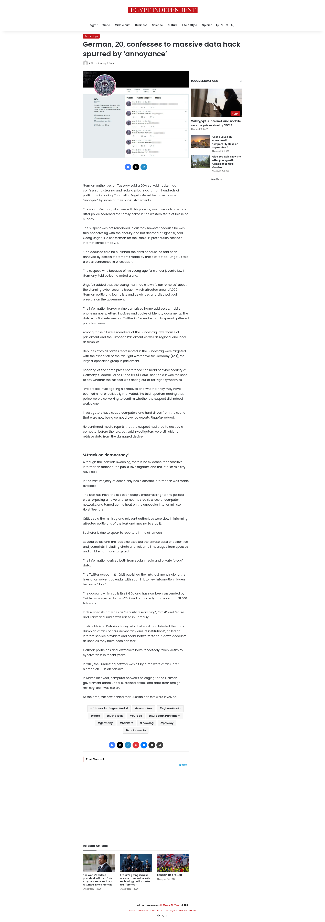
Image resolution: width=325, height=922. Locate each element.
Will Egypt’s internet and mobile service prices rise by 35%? (216, 123)
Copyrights (171, 910)
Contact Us (156, 910)
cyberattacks (171, 708)
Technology (91, 36)
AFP (91, 63)
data (96, 716)
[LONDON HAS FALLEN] (173, 863)
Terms (192, 910)
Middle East (123, 25)
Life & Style (189, 25)
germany (106, 723)
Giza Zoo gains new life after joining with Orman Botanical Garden (226, 162)
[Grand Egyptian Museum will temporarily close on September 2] (200, 141)
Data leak (116, 716)
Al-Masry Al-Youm (170, 905)
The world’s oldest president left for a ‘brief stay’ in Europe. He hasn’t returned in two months (98, 879)
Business (141, 25)
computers (145, 708)
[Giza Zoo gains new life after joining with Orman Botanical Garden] (200, 161)
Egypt (94, 25)
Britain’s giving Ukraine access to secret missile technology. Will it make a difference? (135, 879)
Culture (173, 25)
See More (216, 179)
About (132, 910)
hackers (127, 723)
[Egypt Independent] (163, 10)
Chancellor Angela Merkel (110, 708)
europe (137, 716)
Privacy (183, 910)
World (106, 25)
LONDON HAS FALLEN (169, 875)
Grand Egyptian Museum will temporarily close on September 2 (225, 142)
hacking (148, 723)
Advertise (143, 910)
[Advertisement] (136, 803)
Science (157, 25)
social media (137, 730)
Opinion (207, 25)
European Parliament (165, 716)
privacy (168, 723)
